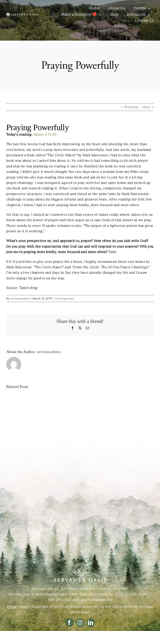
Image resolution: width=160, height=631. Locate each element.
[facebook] (69, 622)
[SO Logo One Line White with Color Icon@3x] (22, 14)
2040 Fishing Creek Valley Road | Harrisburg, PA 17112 (78, 594)
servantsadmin (20, 298)
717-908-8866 (135, 594)
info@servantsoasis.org (92, 600)
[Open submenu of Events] (148, 8)
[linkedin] (90, 622)
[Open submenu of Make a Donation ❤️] (99, 15)
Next (146, 107)
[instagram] (80, 622)
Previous (131, 107)
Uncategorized (64, 298)
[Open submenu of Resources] (148, 15)
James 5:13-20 (45, 134)
